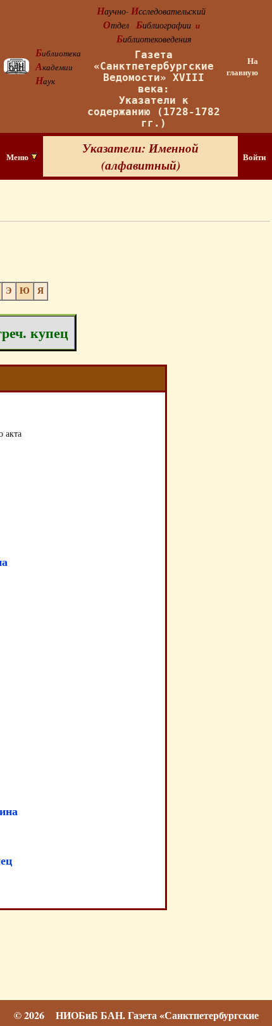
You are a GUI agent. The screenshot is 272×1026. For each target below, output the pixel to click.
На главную (242, 66)
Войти (254, 157)
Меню (18, 157)
